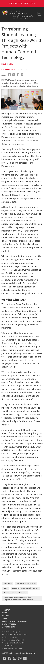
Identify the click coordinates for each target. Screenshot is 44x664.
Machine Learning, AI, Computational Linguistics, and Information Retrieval (18, 598)
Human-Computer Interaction (15, 593)
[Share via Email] (22, 75)
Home (3, 64)
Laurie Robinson (8, 69)
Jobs (4, 618)
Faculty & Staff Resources (14, 621)
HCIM (5, 588)
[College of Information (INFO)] (18, 14)
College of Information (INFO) (22, 653)
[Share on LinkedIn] (18, 75)
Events (5, 615)
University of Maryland (22, 3)
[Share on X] (13, 75)
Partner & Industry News (26, 583)
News (11, 64)
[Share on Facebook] (9, 75)
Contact (6, 610)
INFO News (8, 583)
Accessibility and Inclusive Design (25, 588)
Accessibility (8, 627)
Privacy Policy (9, 624)
